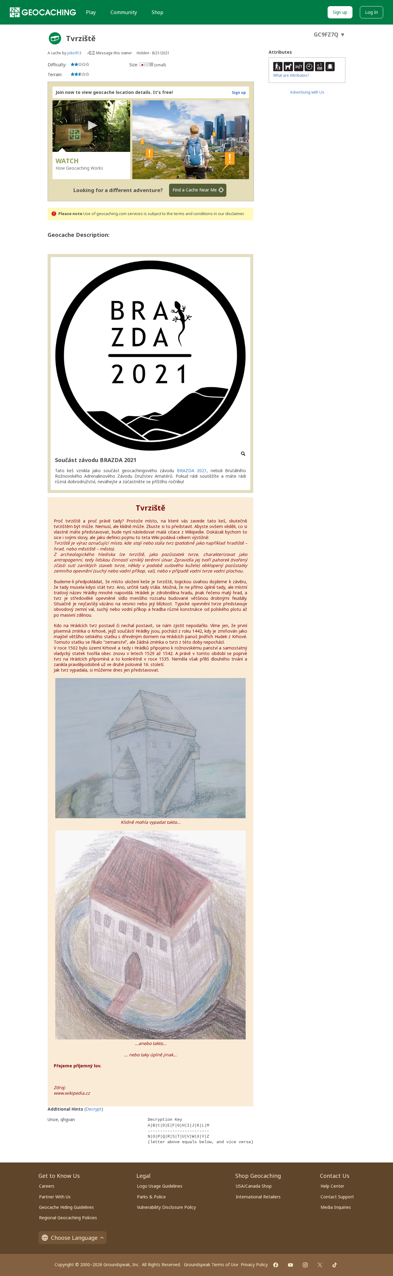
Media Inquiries (336, 1207)
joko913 (74, 53)
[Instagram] (305, 1265)
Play (91, 12)
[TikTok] (334, 1265)
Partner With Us (55, 1197)
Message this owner (114, 53)
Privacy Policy (254, 1264)
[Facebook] (275, 1265)
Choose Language (74, 1237)
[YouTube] (290, 1265)
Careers (46, 1186)
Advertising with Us (307, 92)
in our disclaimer (228, 213)
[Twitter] (320, 1265)
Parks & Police (151, 1197)
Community (124, 12)
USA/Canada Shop (254, 1186)
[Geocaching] (43, 12)
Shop (157, 12)
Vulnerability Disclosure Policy (166, 1207)
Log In (371, 12)
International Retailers (258, 1197)
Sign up (340, 12)
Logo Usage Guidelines (159, 1186)
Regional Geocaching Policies (68, 1217)
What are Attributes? (291, 75)
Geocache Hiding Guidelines (66, 1207)
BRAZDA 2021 (192, 470)
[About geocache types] (55, 38)
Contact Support (337, 1197)
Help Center (332, 1186)
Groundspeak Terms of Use (211, 1264)
